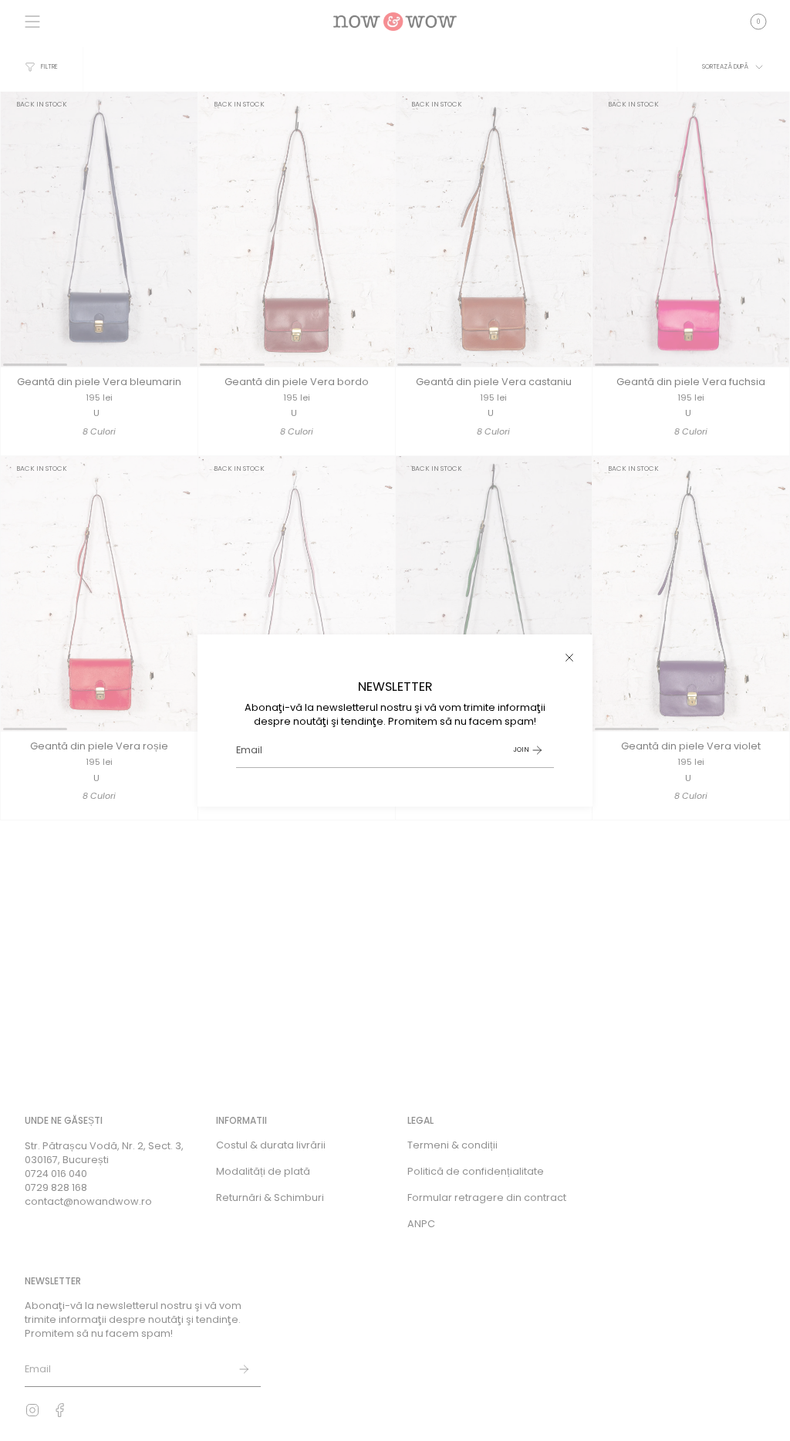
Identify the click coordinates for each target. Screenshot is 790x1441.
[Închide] (569, 657)
